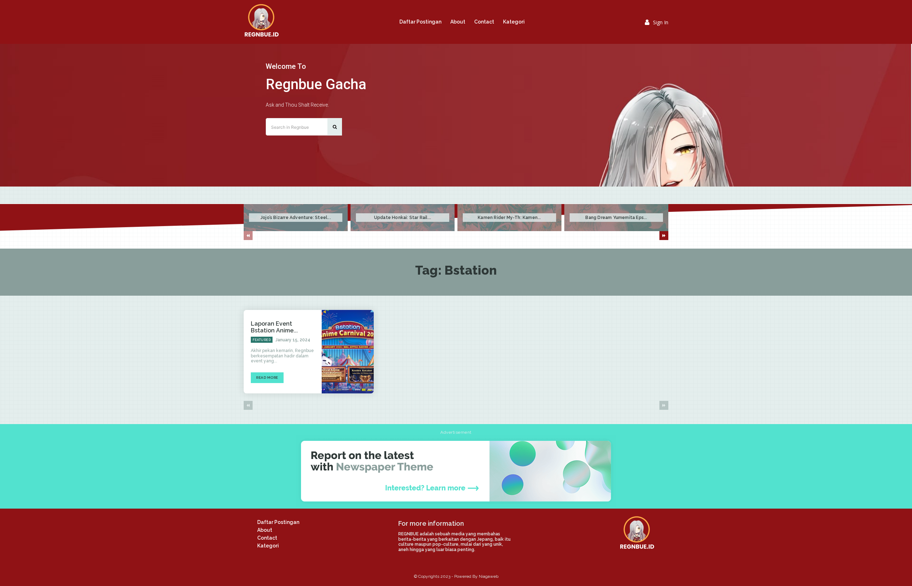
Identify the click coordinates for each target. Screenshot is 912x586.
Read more (267, 377)
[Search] (334, 127)
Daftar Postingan (278, 522)
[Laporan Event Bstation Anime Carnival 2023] (348, 351)
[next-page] (663, 235)
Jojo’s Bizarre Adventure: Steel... (295, 217)
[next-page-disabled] (663, 405)
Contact (267, 538)
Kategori (268, 546)
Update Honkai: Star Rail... (402, 217)
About (264, 530)
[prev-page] (248, 235)
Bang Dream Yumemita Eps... (616, 217)
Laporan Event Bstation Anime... (274, 327)
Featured (262, 340)
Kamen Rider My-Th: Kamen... (509, 217)
